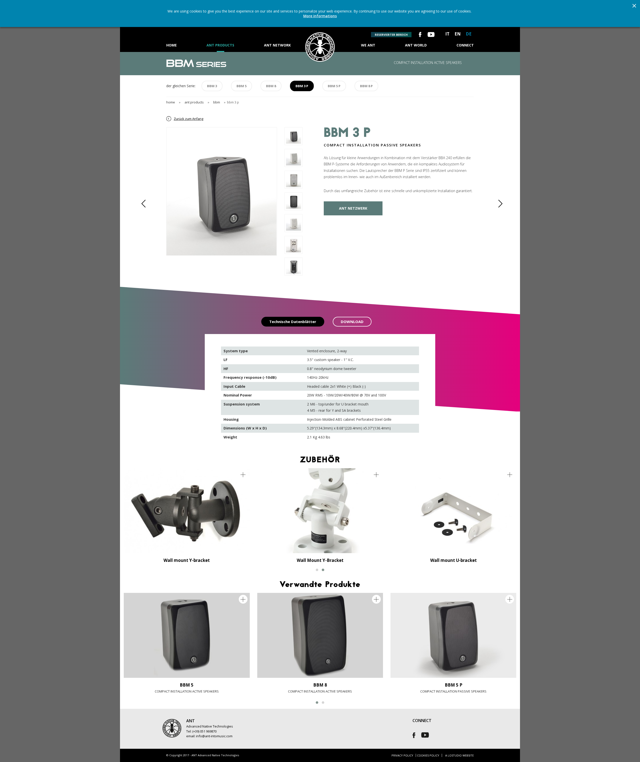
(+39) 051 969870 (204, 731)
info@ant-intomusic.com (214, 736)
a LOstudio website (459, 755)
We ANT (368, 45)
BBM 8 (271, 86)
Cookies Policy (428, 755)
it (447, 34)
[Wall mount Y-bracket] (187, 510)
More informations (320, 15)
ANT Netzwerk (353, 208)
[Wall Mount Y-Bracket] (320, 510)
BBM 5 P (334, 86)
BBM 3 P (302, 86)
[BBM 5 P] (453, 635)
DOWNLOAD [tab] (352, 321)
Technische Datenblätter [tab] (292, 321)
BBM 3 (212, 86)
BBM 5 (241, 86)
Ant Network (277, 45)
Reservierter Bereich (391, 34)
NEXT (497, 204)
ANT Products (220, 45)
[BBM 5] (187, 635)
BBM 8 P (366, 86)
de (469, 34)
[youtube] (431, 35)
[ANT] (320, 35)
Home (171, 45)
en (457, 34)
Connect (465, 45)
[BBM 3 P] (221, 130)
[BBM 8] (320, 635)
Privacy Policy (402, 755)
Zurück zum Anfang (188, 118)
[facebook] (420, 35)
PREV (146, 204)
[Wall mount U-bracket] (453, 510)
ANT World (416, 45)
